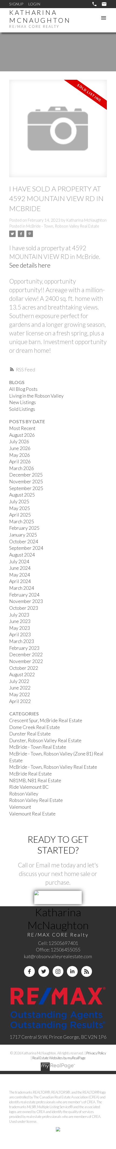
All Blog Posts (23, 389)
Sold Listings (22, 409)
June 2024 (19, 568)
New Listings (22, 402)
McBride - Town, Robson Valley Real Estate (62, 226)
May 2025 (19, 508)
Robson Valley (23, 794)
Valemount (20, 807)
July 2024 (19, 561)
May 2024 (19, 575)
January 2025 (23, 535)
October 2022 (23, 668)
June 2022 (19, 688)
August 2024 (22, 555)
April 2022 (20, 701)
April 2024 (20, 581)
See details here (29, 265)
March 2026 (21, 468)
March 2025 (21, 521)
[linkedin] (72, 971)
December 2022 (26, 654)
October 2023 (23, 608)
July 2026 (19, 441)
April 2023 (20, 634)
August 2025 (22, 495)
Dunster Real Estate (30, 734)
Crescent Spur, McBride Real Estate (45, 720)
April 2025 (20, 515)
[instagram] (58, 971)
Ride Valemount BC (29, 787)
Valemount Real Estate (32, 814)
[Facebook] (29, 971)
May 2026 (19, 455)
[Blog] (86, 971)
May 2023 (19, 628)
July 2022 (19, 681)
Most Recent (22, 428)
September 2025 (26, 488)
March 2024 (21, 588)
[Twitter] (43, 971)
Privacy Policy (96, 1053)
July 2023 (19, 615)
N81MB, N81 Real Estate (35, 780)
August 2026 (22, 435)
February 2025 (24, 528)
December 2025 (26, 475)
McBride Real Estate (30, 774)
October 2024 (23, 541)
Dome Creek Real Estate (34, 727)
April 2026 (20, 461)
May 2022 (19, 694)
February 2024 (24, 595)
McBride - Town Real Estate (37, 747)
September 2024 (26, 548)
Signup (16, 4)
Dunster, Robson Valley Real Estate (45, 740)
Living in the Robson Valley (36, 396)
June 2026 (19, 448)
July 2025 (19, 501)
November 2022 (26, 661)
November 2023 (26, 601)
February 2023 (24, 648)
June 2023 (19, 621)
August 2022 (22, 674)
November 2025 (26, 481)
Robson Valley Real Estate (36, 800)
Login (34, 4)
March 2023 (21, 641)
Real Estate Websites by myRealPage (59, 1058)
